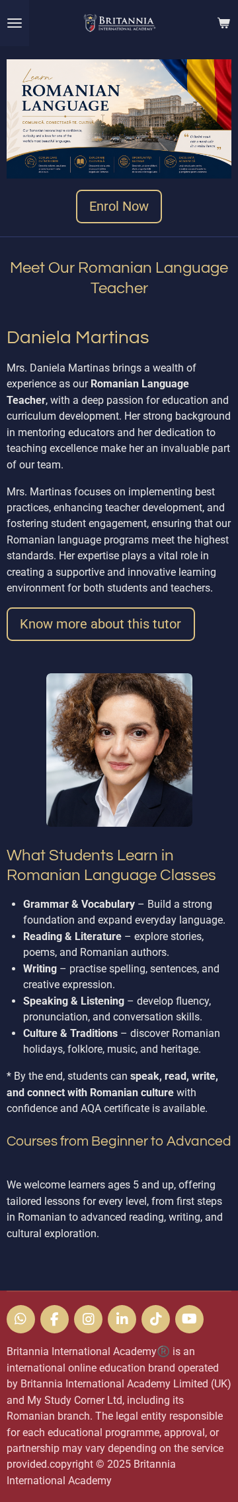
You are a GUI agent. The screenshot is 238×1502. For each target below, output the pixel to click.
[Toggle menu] (14, 23)
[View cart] (223, 23)
